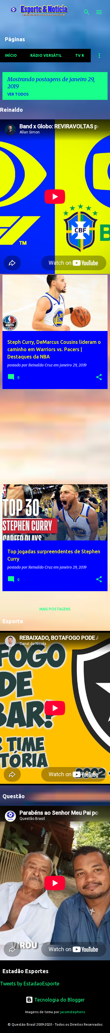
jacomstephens (72, 1012)
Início (11, 55)
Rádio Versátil (46, 55)
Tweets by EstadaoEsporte (29, 983)
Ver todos (18, 94)
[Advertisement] (55, 436)
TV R (79, 55)
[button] (99, 377)
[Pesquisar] (86, 12)
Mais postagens (55, 609)
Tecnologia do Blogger (59, 999)
